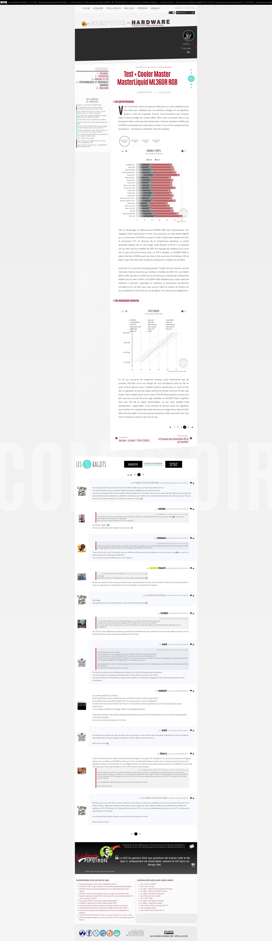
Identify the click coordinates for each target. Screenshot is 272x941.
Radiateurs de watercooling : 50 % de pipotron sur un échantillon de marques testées (92, 131)
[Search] (177, 13)
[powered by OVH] (82, 933)
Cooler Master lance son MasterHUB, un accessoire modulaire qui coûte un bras (90, 108)
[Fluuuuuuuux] (110, 933)
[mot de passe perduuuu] (188, 53)
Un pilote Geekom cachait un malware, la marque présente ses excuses (103, 905)
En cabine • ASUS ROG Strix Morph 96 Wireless (156, 889)
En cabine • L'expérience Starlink (151, 903)
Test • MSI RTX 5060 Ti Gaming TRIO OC (154, 905)
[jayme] (89, 933)
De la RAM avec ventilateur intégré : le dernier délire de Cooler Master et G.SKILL (91, 116)
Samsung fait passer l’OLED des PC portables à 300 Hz (98, 884)
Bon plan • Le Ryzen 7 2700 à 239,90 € (134, 440)
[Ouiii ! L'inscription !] (188, 35)
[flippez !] (103, 933)
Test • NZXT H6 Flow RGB (85, 138)
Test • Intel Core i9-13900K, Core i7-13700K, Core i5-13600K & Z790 (91, 141)
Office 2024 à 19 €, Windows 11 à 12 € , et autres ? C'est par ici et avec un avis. (105, 915)
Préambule (104, 73)
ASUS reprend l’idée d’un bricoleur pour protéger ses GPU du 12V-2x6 (103, 908)
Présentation (103, 76)
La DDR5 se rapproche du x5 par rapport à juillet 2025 (98, 903)
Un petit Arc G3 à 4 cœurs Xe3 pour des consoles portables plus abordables (105, 886)
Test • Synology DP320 (148, 908)
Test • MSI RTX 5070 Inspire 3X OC (152, 910)
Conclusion (103, 87)
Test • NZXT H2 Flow (147, 886)
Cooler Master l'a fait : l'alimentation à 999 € (91, 119)
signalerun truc (174, 464)
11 (191, 79)
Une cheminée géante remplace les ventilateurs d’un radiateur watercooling (92, 135)
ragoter (133, 464)
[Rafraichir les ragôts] (131, 475)
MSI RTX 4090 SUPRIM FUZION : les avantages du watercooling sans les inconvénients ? (92, 127)
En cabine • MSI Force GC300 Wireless (153, 891)
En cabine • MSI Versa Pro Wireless (152, 901)
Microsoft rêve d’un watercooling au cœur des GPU (92, 123)
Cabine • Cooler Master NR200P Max (89, 105)
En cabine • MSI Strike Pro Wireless (152, 894)
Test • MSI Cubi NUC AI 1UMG (150, 896)
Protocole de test (101, 78)
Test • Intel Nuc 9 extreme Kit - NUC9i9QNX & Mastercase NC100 (92, 145)
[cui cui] (96, 933)
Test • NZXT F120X (146, 898)
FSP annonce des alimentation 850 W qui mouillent (173, 440)
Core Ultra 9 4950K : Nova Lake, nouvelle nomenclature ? (98, 901)
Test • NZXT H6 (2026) (148, 884)
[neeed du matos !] (117, 933)
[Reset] (193, 13)
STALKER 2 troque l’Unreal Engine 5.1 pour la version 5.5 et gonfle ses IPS (104, 894)
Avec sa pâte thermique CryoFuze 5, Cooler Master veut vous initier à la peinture (91, 112)
